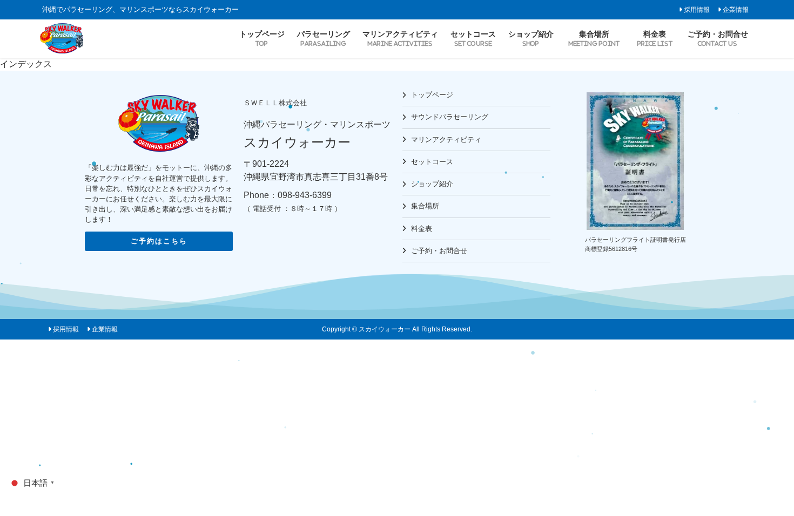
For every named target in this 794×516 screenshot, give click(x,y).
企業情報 (736, 9)
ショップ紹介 (432, 184)
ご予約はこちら (159, 241)
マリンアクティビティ (446, 139)
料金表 (421, 229)
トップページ (432, 95)
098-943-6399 (305, 195)
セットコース (432, 162)
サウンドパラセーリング (449, 117)
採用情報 (697, 9)
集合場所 (425, 206)
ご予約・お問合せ (439, 251)
